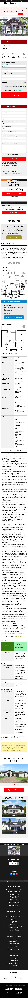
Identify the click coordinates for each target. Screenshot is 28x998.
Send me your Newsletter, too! (10, 154)
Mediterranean (14, 899)
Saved (17, 6)
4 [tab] (14, 37)
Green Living (14, 940)
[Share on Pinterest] (19, 263)
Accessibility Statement (22, 978)
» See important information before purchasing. (12, 633)
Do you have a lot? (6, 126)
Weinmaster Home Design (14, 949)
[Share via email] (8, 263)
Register (20, 6)
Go (17, 863)
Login (24, 6)
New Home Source (14, 959)
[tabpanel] (14, 26)
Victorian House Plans (14, 905)
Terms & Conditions (11, 11)
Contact (25, 881)
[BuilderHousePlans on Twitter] (14, 874)
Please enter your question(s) (9, 144)
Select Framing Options (8, 73)
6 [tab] (18, 37)
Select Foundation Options (8, 69)
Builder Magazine (14, 962)
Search (3, 881)
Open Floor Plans (14, 924)
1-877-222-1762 (19, 90)
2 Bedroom (14, 915)
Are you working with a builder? (9, 131)
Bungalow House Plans (14, 891)
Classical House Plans (14, 893)
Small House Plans (14, 927)
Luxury (14, 923)
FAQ (16, 881)
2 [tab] (9, 37)
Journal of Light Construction (14, 963)
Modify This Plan (14, 237)
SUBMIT (20, 14)
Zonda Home (14, 965)
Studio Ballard (14, 946)
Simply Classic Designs (14, 944)
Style (5, 45)
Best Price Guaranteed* (20, 84)
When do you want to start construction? (12, 122)
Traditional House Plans (14, 904)
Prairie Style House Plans (14, 901)
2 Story (14, 929)
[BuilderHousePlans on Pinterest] (16, 874)
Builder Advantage (14, 960)
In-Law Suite (14, 919)
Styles (7, 881)
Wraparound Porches (14, 930)
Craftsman (14, 897)
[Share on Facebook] (14, 263)
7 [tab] (20, 37)
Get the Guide (14, 212)
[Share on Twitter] (16, 263)
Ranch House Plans (14, 902)
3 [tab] (12, 37)
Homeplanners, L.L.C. (14, 941)
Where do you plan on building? (10, 136)
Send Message (14, 159)
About (19, 881)
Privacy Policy (20, 11)
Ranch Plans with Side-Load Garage (14, 926)
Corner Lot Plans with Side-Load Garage (14, 916)
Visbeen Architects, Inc (14, 948)
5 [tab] (16, 37)
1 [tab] (7, 37)
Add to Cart (14, 95)
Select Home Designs (14, 943)
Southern (9, 45)
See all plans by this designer (14, 790)
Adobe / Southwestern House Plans (14, 890)
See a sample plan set (14, 454)
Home (2, 45)
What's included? (5, 64)
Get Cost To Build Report (14, 194)
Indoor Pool (14, 921)
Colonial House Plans (14, 894)
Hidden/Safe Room (14, 918)
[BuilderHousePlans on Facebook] (11, 874)
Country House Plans (14, 896)
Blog (12, 881)
